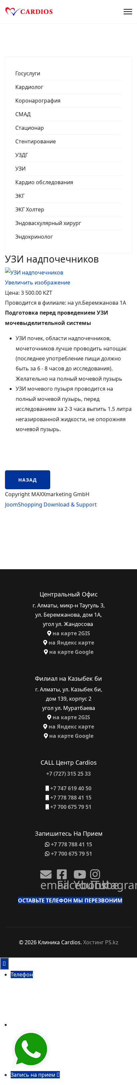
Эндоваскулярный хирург (48, 223)
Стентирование (35, 141)
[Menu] (128, 11)
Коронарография (38, 100)
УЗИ (20, 168)
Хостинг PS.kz (100, 942)
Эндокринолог (34, 236)
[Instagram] (93, 872)
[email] (44, 872)
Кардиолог (29, 87)
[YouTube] (77, 872)
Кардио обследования (44, 182)
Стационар (29, 127)
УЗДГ (21, 155)
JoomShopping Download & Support (51, 504)
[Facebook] (60, 872)
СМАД (23, 114)
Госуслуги (27, 73)
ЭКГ (20, 195)
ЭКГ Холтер (29, 209)
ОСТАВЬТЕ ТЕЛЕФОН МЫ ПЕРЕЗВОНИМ (70, 900)
